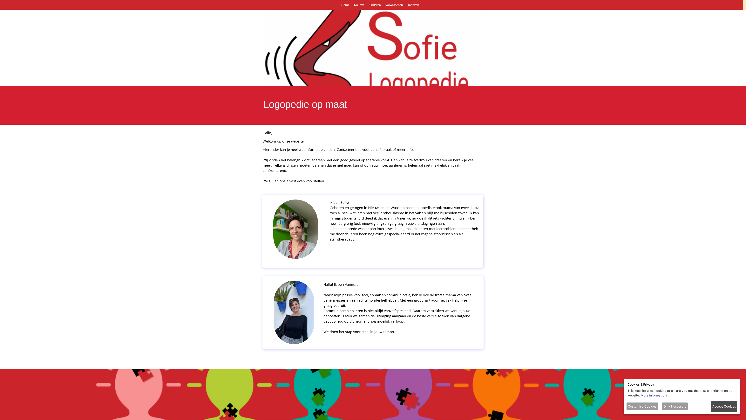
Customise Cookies (642, 406)
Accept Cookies (724, 406)
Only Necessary (674, 406)
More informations (654, 395)
